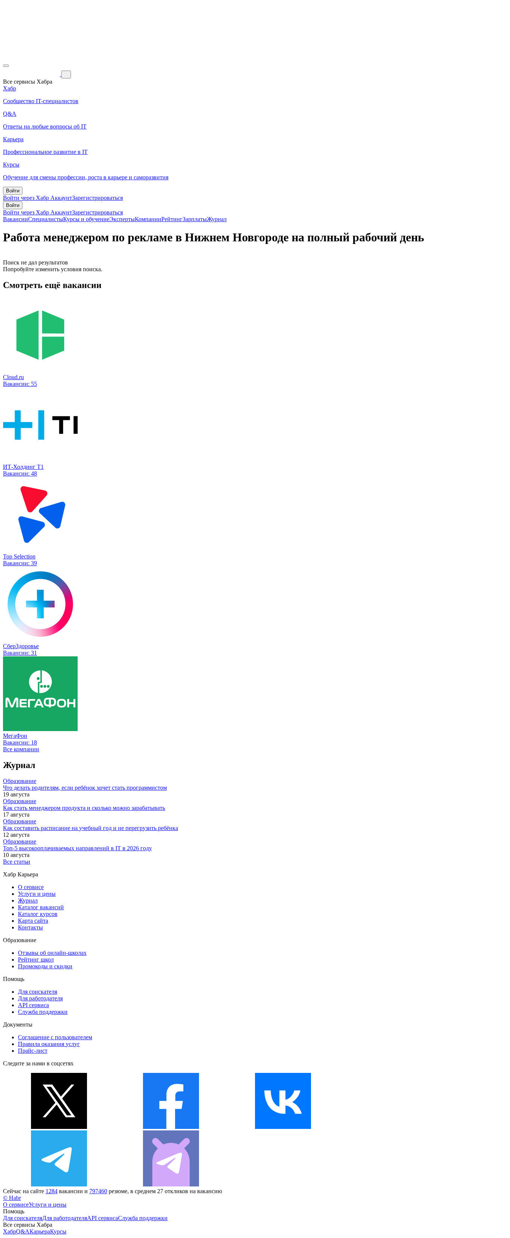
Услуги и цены (37, 894)
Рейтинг (172, 219)
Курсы (58, 1231)
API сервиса (33, 1005)
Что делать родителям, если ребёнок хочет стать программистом (85, 787)
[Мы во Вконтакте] (283, 1127)
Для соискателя (37, 991)
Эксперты (122, 219)
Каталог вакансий (41, 907)
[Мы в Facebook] (171, 1127)
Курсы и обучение (86, 219)
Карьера (39, 1231)
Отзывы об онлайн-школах (52, 953)
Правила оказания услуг (49, 1044)
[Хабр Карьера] (32, 74)
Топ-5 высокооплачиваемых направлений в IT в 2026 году (77, 848)
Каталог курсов (37, 914)
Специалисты (45, 219)
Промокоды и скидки (45, 966)
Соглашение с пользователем (55, 1037)
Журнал (217, 219)
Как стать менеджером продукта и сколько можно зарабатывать (84, 808)
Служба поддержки (43, 1012)
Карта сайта (33, 920)
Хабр (9, 1231)
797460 (98, 1191)
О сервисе (31, 887)
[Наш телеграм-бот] (171, 1184)
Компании (148, 219)
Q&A (22, 1231)
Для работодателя (40, 998)
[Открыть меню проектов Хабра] (6, 66)
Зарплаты (195, 219)
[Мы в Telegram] (59, 1184)
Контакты (30, 927)
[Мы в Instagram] (395, 1127)
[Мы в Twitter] (59, 1127)
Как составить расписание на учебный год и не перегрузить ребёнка (90, 828)
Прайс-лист (32, 1050)
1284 (51, 1191)
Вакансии (15, 219)
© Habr (12, 1198)
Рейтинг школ (36, 959)
